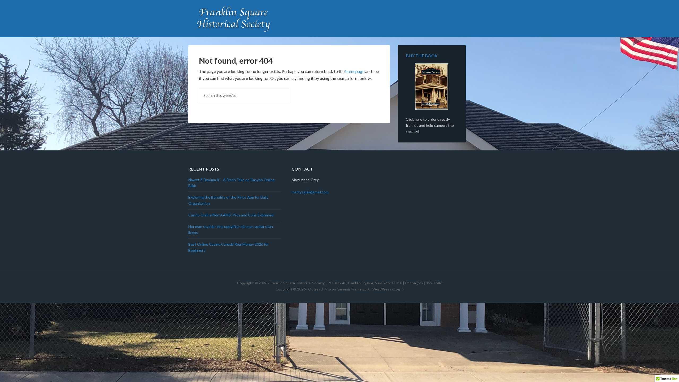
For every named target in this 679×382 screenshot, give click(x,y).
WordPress (381, 289)
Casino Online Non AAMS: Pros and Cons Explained (230, 215)
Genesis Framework (353, 289)
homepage (354, 71)
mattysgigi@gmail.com (310, 192)
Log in (399, 289)
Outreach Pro (319, 289)
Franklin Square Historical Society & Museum (233, 18)
